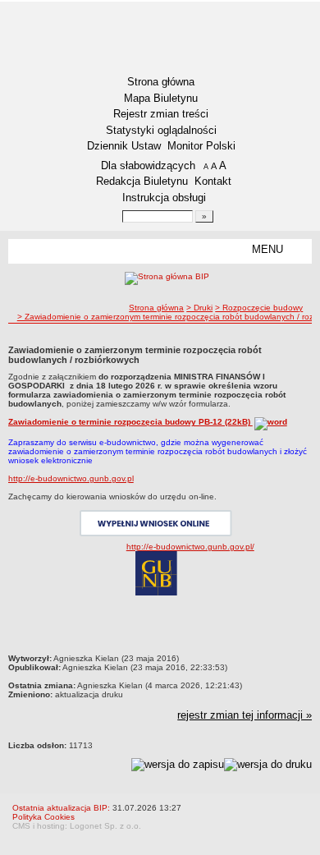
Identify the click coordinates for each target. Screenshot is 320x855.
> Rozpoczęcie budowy (259, 307)
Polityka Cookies (43, 816)
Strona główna (160, 82)
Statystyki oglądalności (161, 130)
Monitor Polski (201, 146)
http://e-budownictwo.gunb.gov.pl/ (190, 546)
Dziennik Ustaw (124, 146)
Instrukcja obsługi (164, 197)
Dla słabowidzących (148, 165)
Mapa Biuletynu (161, 98)
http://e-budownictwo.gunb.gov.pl (71, 478)
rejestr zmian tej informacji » (244, 715)
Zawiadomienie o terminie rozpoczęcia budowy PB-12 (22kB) (130, 421)
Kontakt (212, 181)
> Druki (199, 307)
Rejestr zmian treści (160, 114)
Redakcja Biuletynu (142, 181)
